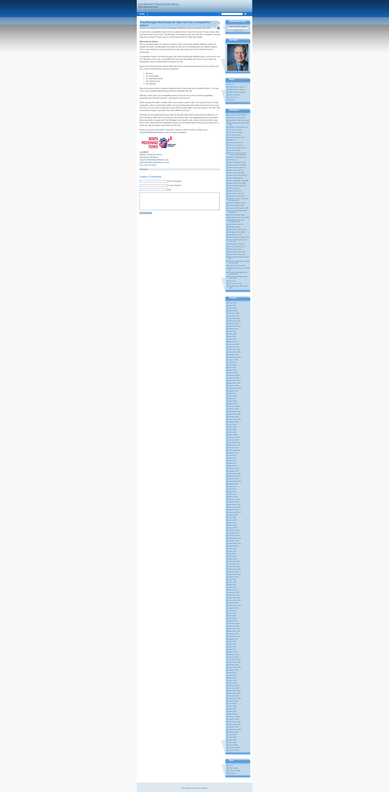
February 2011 (234, 654)
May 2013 (232, 584)
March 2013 (233, 590)
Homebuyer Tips (235, 193)
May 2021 (232, 336)
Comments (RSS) (201, 788)
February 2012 (234, 623)
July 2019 (232, 393)
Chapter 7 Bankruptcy (237, 127)
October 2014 (234, 541)
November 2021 (235, 321)
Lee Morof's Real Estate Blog (158, 4)
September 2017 (235, 450)
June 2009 (233, 706)
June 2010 (233, 675)
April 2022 (232, 308)
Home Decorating (235, 173)
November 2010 (235, 662)
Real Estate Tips (235, 252)
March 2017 (233, 466)
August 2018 (233, 422)
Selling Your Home (236, 265)
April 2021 (232, 339)
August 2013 (233, 577)
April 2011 (232, 649)
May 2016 (232, 491)
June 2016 (233, 489)
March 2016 (233, 497)
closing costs (154, 81)
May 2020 (232, 367)
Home (142, 14)
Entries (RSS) (186, 788)
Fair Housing (233, 135)
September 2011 (235, 636)
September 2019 (235, 388)
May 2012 (232, 616)
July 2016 (232, 486)
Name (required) (174, 181)
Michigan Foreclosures (237, 217)
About (231, 84)
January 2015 (234, 533)
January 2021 (234, 347)
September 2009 (235, 698)
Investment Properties (237, 208)
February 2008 (234, 747)
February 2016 (234, 499)
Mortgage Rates (234, 232)
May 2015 (232, 522)
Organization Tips (235, 244)
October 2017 (234, 447)
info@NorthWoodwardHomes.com (154, 132)
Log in (231, 765)
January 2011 (234, 657)
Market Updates (234, 95)
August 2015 (233, 515)
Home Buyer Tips (235, 165)
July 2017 (232, 455)
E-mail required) (174, 185)
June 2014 (233, 551)
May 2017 (232, 460)
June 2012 (233, 613)
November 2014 (235, 538)
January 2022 (234, 316)
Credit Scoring (234, 132)
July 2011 (232, 641)
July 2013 (232, 579)
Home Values (234, 191)
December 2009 (235, 690)
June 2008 (233, 737)
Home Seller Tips (235, 183)
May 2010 (232, 678)
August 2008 (233, 732)
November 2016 (235, 476)
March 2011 (233, 652)
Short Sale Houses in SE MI (239, 268)
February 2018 (234, 437)
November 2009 (235, 693)
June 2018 (233, 427)
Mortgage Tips (234, 234)
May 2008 (232, 740)
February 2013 (234, 592)
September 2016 (235, 481)
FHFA (231, 140)
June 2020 (233, 365)
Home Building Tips (236, 162)
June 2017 (233, 458)
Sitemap (232, 100)
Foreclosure (233, 150)
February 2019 (234, 406)
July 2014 (232, 548)
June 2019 (233, 396)
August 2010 (233, 670)
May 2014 (232, 553)
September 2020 (235, 357)
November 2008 (235, 724)
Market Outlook (234, 215)
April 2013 (232, 587)
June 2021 (233, 334)
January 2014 (234, 564)
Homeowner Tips (235, 196)
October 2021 (234, 323)
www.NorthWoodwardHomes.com (154, 160)
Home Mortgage (234, 178)
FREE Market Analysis (237, 92)
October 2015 (234, 510)
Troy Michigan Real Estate (157, 28)
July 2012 (232, 610)
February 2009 (234, 716)
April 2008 (232, 742)
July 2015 (232, 517)
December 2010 (235, 659)
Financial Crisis (235, 142)
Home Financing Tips (236, 175)
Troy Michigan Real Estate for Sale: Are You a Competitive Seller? (175, 24)
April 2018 (232, 432)
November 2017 (235, 445)
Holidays (232, 160)
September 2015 (235, 512)
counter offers (167, 102)
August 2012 (233, 608)
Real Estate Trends (236, 254)
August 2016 (233, 484)
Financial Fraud (234, 145)
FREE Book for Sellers (237, 89)
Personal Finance (235, 246)
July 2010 (232, 672)
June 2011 (232, 644)
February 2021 (234, 344)
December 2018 (235, 411)
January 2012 (234, 626)
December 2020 (235, 349)
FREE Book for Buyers (237, 87)
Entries (233, 768)
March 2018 (233, 435)
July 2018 (232, 424)
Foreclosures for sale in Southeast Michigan (238, 153)
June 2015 (233, 520)
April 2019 (232, 401)
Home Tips (233, 188)
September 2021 (235, 326)
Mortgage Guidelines (236, 229)
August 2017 (233, 453)
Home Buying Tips (235, 167)
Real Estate (233, 249)
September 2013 (235, 574)
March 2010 (233, 683)
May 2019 (232, 398)
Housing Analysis (235, 203)
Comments (234, 770)
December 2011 (234, 628)
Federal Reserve (235, 137)
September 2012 (235, 605)
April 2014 (232, 556)
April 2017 (232, 463)
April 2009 (232, 711)
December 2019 (235, 380)
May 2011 (232, 647)
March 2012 (233, 621)
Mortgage (232, 227)
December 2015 (235, 504)
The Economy (234, 283)
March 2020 (233, 372)
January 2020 (234, 378)
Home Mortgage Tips (236, 180)
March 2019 (233, 404)
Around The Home (235, 115)
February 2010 (234, 685)
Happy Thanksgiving (236, 157)
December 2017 (235, 442)
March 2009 (233, 714)
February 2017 (234, 468)
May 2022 (232, 305)
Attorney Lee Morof (236, 117)
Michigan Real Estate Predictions (236, 220)
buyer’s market (170, 44)
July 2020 (232, 362)
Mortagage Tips (234, 224)
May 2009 (232, 709)
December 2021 (235, 318)
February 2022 (234, 313)
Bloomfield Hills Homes (237, 120)
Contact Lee (233, 97)
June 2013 (233, 582)
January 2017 (234, 471)
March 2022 (233, 310)
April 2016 (232, 494)
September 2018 (235, 419)
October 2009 (234, 696)
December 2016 (235, 473)
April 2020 (232, 370)
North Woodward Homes (238, 237)
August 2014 (233, 546)
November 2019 (235, 383)
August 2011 (233, 639)
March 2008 (233, 745)
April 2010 (232, 680)
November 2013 (235, 569)
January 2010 (234, 688)
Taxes (231, 281)
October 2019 (234, 385)
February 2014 (234, 561)
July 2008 (232, 734)
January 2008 (234, 750)
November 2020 (235, 352)
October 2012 (234, 603)
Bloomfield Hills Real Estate (239, 123)
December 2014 (235, 535)
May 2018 (232, 429)
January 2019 (234, 409)
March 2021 (233, 341)
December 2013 (235, 566)
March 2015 (233, 528)
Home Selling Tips (235, 185)
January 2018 (234, 440)
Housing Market (234, 205)
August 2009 (233, 701)
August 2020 (233, 360)
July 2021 (232, 331)
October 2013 (234, 572)
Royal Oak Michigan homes (239, 257)
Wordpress (233, 773)
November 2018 (235, 414)
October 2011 (234, 634)
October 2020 (234, 354)
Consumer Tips (234, 129)
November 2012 (235, 600)
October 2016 (234, 478)
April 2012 (232, 618)
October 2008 (234, 727)
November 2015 (235, 507)
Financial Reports (235, 148)
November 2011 (234, 631)
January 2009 (234, 719)
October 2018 (234, 416)
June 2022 (233, 303)
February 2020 (234, 375)
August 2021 (233, 329)
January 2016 (234, 502)
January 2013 (234, 595)
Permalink (144, 169)
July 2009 (232, 703)
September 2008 (235, 729)
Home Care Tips (235, 170)
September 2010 (235, 667)
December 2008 (235, 722)
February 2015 (234, 530)
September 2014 (235, 543)
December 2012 (235, 597)
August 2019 (233, 391)
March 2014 (233, 559)
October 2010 (234, 665)
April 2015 (232, 525)
